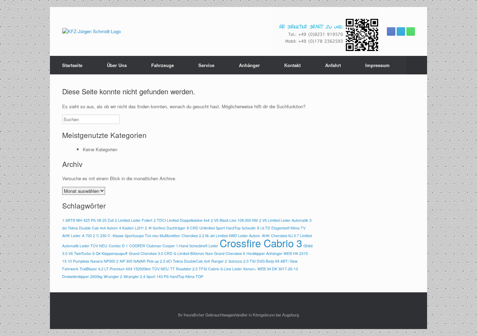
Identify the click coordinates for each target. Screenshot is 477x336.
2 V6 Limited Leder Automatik (283, 220)
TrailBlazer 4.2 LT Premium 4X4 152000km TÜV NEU (124, 268)
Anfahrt (333, 65)
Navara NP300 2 (104, 261)
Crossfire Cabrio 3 (261, 242)
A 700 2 (88, 235)
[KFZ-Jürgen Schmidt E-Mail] (401, 31)
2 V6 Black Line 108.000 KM (234, 220)
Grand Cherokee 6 (229, 253)
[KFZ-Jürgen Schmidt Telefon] (410, 31)
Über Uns (117, 65)
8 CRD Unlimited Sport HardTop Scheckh (221, 228)
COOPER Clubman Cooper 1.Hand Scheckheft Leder (173, 245)
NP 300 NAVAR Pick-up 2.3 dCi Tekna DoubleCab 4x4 (165, 261)
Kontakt (292, 65)
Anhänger (249, 65)
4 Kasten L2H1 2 (133, 228)
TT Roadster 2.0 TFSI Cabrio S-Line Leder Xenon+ (213, 268)
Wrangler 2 (113, 276)
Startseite (72, 65)
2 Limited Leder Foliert (133, 220)
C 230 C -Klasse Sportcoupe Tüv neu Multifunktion (138, 235)
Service (206, 65)
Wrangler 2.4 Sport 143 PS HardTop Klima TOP (163, 276)
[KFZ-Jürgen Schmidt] (91, 31)
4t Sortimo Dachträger (166, 228)
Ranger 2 (219, 261)
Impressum (377, 65)
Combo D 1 (118, 245)
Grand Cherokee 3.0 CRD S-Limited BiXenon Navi (171, 253)
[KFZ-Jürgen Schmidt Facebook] (391, 31)
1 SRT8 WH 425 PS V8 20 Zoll (87, 220)
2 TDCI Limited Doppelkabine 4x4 (182, 220)
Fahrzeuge (162, 65)
